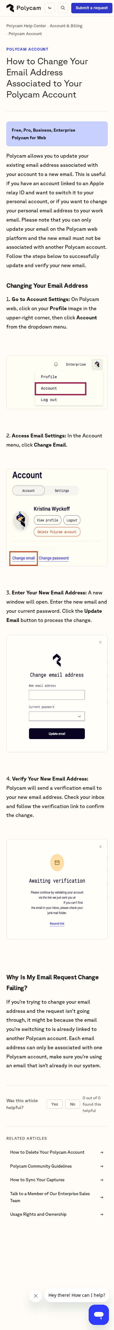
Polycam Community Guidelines (41, 1166)
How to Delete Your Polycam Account (47, 1152)
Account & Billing (66, 25)
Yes (54, 1104)
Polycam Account (25, 33)
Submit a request (92, 7)
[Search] (63, 8)
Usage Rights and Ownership (38, 1214)
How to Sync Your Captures (37, 1179)
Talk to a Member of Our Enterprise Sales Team (50, 1197)
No (72, 1104)
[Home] (23, 8)
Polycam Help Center (26, 25)
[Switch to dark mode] (50, 8)
